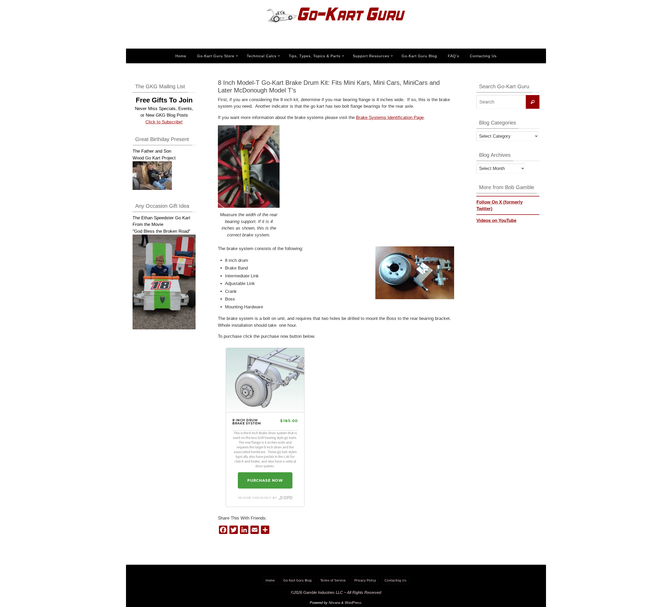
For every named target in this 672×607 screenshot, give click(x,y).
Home (270, 580)
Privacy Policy (365, 580)
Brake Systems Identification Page (390, 117)
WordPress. (354, 603)
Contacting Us (396, 580)
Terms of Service (333, 580)
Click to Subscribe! (164, 122)
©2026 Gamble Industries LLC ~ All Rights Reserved (336, 592)
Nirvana (334, 603)
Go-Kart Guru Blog (297, 580)
